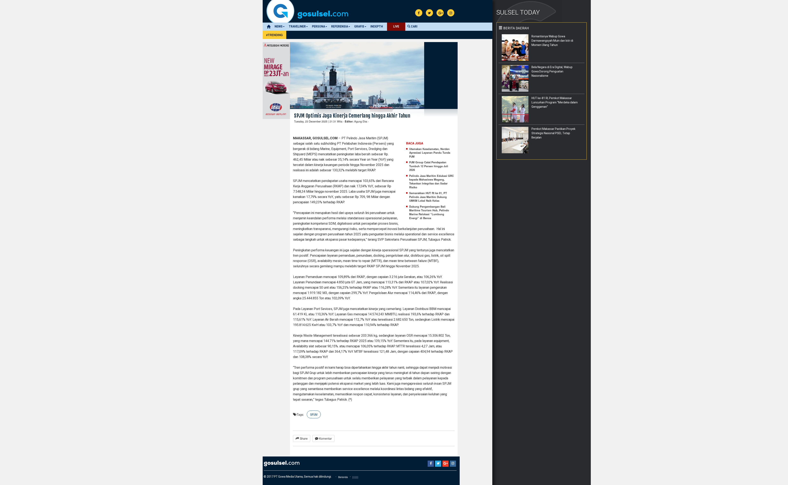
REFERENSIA (339, 26)
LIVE (396, 26)
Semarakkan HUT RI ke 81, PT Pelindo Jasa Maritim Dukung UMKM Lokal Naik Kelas (428, 196)
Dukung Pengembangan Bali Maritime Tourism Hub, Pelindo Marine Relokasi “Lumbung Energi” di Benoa (429, 212)
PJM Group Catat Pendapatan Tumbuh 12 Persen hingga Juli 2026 (428, 166)
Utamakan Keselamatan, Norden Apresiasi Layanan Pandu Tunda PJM (429, 152)
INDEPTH (376, 26)
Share (303, 438)
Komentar (325, 438)
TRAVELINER (297, 26)
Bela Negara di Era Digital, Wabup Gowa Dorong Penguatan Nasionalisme (552, 71)
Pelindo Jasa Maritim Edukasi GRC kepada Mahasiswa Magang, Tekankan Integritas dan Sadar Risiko (431, 181)
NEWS (279, 26)
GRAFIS (359, 26)
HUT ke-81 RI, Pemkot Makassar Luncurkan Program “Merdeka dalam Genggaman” (554, 102)
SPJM (313, 414)
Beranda (343, 477)
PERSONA (318, 26)
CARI (413, 26)
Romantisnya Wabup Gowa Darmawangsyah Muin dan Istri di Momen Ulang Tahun (552, 40)
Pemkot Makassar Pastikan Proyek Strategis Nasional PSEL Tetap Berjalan (553, 133)
